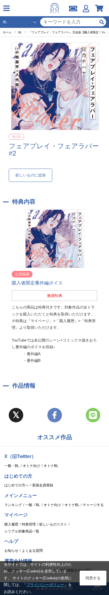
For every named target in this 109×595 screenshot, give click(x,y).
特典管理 (29, 524)
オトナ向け (31, 466)
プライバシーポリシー (45, 585)
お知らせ (11, 551)
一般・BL (11, 466)
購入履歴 (11, 524)
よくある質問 (32, 551)
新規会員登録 (42, 485)
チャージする (93, 505)
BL (38, 505)
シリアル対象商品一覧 (21, 531)
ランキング (13, 505)
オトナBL (51, 466)
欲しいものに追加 (30, 175)
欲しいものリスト (53, 524)
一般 (28, 505)
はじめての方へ (16, 485)
